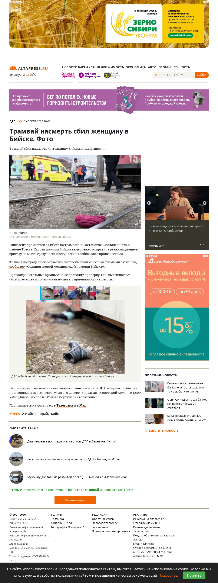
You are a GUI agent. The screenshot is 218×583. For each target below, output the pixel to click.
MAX (160, 556)
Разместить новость (162, 430)
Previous (149, 203)
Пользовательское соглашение (105, 525)
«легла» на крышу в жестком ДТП (79, 388)
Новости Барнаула (78, 67)
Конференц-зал (61, 523)
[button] (61, 293)
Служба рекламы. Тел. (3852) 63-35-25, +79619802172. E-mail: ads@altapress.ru (153, 552)
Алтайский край (35, 414)
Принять (194, 575)
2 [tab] (203, 245)
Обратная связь (103, 519)
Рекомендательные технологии (147, 529)
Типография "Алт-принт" (67, 527)
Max (82, 405)
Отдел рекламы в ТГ (146, 523)
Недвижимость (110, 67)
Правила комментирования (111, 531)
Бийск (55, 414)
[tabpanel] (177, 220)
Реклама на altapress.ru (149, 519)
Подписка (57, 519)
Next (204, 203)
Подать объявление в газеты (153, 535)
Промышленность (174, 67)
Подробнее (167, 575)
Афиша (138, 539)
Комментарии (75, 500)
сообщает (17, 267)
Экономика (136, 67)
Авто (152, 67)
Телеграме (64, 405)
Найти (201, 75)
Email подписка (143, 544)
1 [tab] (201, 245)
